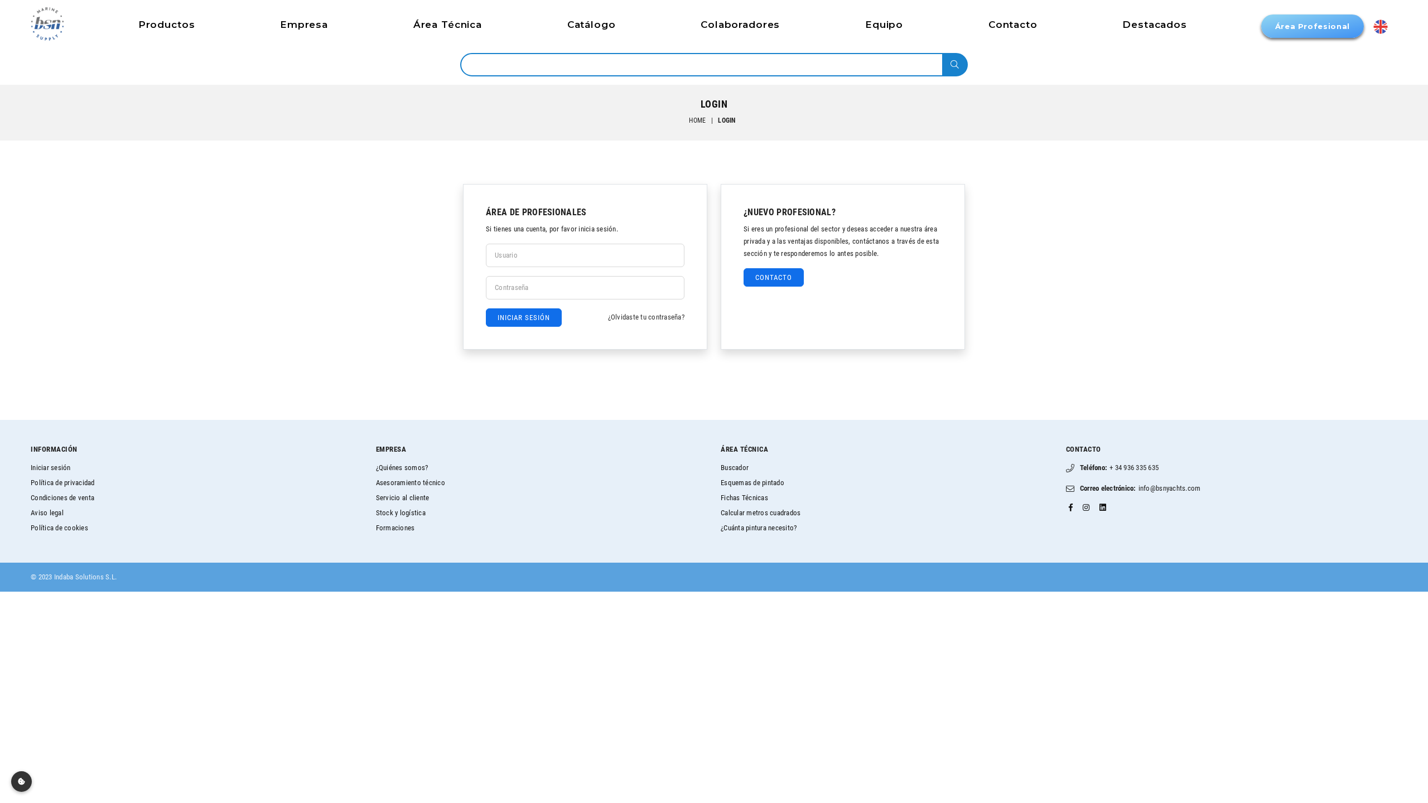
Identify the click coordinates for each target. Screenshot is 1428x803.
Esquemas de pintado (752, 482)
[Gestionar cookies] (21, 781)
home (697, 120)
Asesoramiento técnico (410, 482)
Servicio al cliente (403, 498)
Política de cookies (59, 528)
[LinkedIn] (1103, 507)
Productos (166, 24)
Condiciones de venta (62, 498)
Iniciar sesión (51, 467)
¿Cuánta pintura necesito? (759, 528)
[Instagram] (1086, 507)
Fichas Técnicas (744, 498)
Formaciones (395, 528)
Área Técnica (447, 24)
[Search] (954, 64)
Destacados (1154, 24)
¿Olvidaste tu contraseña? (646, 317)
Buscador (735, 467)
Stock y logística (401, 513)
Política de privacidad (63, 482)
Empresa (304, 24)
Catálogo (591, 24)
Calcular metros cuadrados (761, 513)
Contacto (1013, 24)
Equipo (884, 24)
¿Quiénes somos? (402, 467)
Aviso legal (47, 513)
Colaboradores (740, 24)
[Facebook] (1070, 507)
